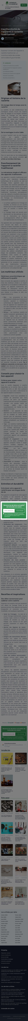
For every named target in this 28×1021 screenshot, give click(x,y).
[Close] (24, 504)
